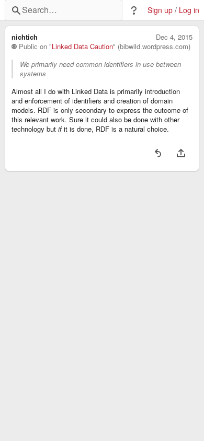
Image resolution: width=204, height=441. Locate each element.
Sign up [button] (160, 10)
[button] (133, 10)
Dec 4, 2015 (174, 37)
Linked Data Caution (82, 46)
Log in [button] (189, 10)
